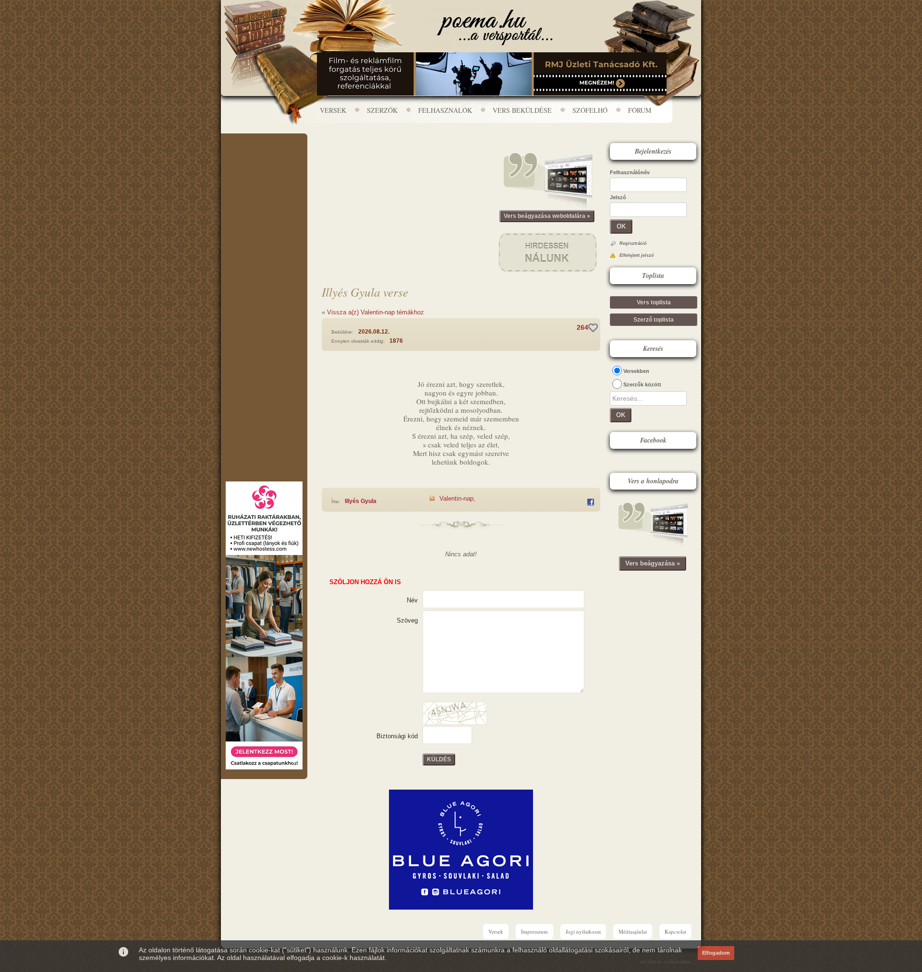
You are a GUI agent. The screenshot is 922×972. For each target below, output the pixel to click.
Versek (333, 110)
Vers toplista (654, 302)
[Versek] (495, 27)
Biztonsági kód (397, 736)
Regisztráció (633, 243)
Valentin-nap (456, 498)
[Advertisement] (264, 162)
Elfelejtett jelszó (636, 255)
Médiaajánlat (633, 931)
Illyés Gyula (360, 501)
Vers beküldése (522, 110)
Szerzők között (642, 384)
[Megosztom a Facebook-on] (590, 502)
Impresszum (534, 931)
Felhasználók (445, 110)
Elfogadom (716, 953)
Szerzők (382, 110)
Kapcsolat (675, 931)
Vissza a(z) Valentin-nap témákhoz (375, 312)
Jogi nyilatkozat (583, 931)
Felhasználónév (630, 172)
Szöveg (407, 620)
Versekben (636, 371)
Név (412, 600)
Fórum (639, 110)
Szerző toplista (653, 319)
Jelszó (618, 197)
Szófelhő (589, 110)
